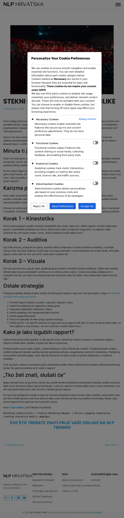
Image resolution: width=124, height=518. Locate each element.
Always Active (87, 119)
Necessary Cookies (47, 119)
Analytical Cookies (47, 163)
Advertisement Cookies (49, 183)
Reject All (39, 206)
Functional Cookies (47, 143)
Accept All (87, 206)
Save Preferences (62, 206)
